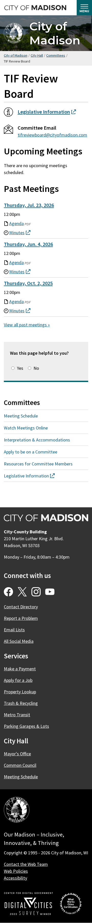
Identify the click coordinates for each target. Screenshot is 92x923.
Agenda (16, 223)
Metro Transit (17, 715)
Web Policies (16, 871)
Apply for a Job (18, 680)
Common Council (20, 765)
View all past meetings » (27, 325)
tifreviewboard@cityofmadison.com (52, 135)
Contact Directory (21, 607)
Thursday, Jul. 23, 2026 (29, 205)
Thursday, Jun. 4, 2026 (28, 244)
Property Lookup (20, 692)
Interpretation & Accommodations (37, 440)
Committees (55, 55)
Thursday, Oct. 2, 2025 (28, 283)
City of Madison (54, 33)
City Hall (37, 55)
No (36, 368)
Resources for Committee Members (38, 464)
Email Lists (14, 630)
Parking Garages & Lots (26, 726)
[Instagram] (36, 591)
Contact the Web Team (26, 864)
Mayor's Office (17, 754)
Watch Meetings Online (26, 428)
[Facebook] (8, 591)
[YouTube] (49, 591)
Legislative (47, 111)
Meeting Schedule (21, 416)
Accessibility (15, 878)
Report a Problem (21, 618)
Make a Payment (20, 669)
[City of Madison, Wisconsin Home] (16, 810)
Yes (20, 368)
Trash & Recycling (21, 703)
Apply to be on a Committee (30, 452)
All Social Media (18, 641)
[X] (22, 591)
